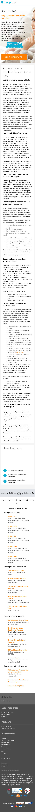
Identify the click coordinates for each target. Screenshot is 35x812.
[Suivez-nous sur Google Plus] (19, 701)
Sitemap (3, 753)
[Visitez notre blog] (28, 701)
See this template (13, 57)
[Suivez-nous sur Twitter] (15, 701)
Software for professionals (8, 728)
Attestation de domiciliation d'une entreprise (18, 681)
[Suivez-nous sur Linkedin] (23, 701)
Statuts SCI (12, 536)
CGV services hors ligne (16, 571)
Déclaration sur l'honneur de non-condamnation (18, 671)
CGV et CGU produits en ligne (18, 650)
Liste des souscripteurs (16, 686)
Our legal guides (5, 714)
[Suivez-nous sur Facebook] (11, 701)
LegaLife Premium (5, 742)
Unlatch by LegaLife (6, 726)
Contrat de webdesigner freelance (16, 641)
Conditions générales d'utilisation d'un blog (15, 629)
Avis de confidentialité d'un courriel (17, 597)
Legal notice (4, 747)
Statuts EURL (12, 556)
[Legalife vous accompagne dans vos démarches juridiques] (8, 2)
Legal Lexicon (4, 716)
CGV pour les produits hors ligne (17, 607)
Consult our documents (7, 712)
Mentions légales (14, 658)
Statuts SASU (12, 526)
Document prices (5, 744)
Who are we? (4, 738)
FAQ (2, 751)
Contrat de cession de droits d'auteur (18, 587)
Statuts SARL (12, 546)
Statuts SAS (12, 516)
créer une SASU (19, 352)
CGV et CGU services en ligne (18, 620)
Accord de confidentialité (16, 579)
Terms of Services (5, 749)
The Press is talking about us (8, 740)
